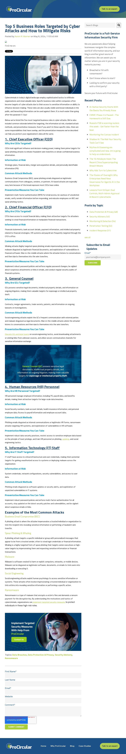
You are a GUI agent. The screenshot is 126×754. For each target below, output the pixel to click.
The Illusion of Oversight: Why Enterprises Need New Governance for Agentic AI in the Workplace (104, 180)
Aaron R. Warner (22, 36)
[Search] (119, 25)
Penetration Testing (100, 225)
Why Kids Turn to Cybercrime (103, 170)
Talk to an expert (109, 9)
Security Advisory (63, 654)
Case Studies (85, 746)
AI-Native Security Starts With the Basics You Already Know (103, 108)
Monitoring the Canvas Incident (104, 134)
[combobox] (100, 25)
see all (88, 237)
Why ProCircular (58, 746)
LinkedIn (17, 45)
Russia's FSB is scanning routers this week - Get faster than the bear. (104, 126)
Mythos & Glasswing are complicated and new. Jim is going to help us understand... (104, 151)
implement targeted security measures (49, 602)
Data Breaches (19, 654)
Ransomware (11, 658)
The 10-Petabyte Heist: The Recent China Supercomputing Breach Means (103, 162)
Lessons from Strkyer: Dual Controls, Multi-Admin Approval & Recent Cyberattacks (104, 193)
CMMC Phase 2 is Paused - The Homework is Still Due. (104, 116)
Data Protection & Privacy (41, 654)
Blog (72, 746)
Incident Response (100, 230)
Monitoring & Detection (102, 221)
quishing (65, 439)
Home (43, 746)
